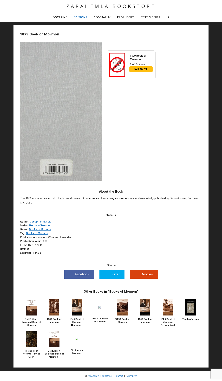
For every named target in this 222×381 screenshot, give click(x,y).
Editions (80, 17)
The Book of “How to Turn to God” (31, 353)
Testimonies (150, 17)
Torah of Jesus (190, 319)
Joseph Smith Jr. (40, 221)
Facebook (82, 274)
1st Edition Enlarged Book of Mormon (31, 322)
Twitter (115, 274)
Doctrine (60, 17)
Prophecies (125, 17)
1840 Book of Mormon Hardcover (77, 322)
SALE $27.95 (141, 69)
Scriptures (131, 375)
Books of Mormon (40, 225)
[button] (168, 17)
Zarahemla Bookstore (111, 6)
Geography (102, 17)
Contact (119, 375)
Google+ (147, 274)
